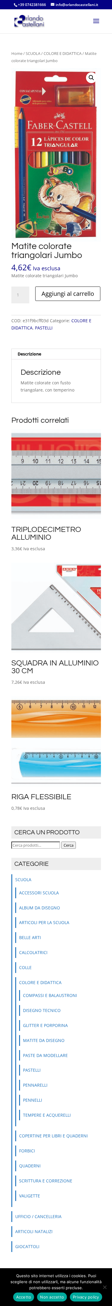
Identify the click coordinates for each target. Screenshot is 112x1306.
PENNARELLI (35, 1085)
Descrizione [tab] (29, 354)
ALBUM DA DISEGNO (39, 908)
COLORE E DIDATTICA (63, 53)
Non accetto (52, 1297)
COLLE (25, 967)
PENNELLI (32, 1100)
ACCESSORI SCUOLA (39, 893)
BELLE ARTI (30, 937)
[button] (91, 77)
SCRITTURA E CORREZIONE (45, 1181)
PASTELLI (44, 328)
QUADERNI (30, 1166)
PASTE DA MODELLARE (45, 1055)
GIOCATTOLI (27, 1246)
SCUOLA (33, 53)
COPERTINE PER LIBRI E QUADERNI (53, 1136)
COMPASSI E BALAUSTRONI (50, 995)
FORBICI (27, 1151)
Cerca (68, 845)
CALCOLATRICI (33, 952)
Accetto (23, 1297)
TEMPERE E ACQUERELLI (47, 1115)
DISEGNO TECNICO (42, 1010)
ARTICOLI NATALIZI (34, 1231)
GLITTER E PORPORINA (45, 1025)
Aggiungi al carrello (68, 294)
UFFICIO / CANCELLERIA (38, 1216)
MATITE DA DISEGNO (44, 1040)
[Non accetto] (105, 1287)
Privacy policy (86, 1297)
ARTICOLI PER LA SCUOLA (44, 922)
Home (16, 53)
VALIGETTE (29, 1196)
